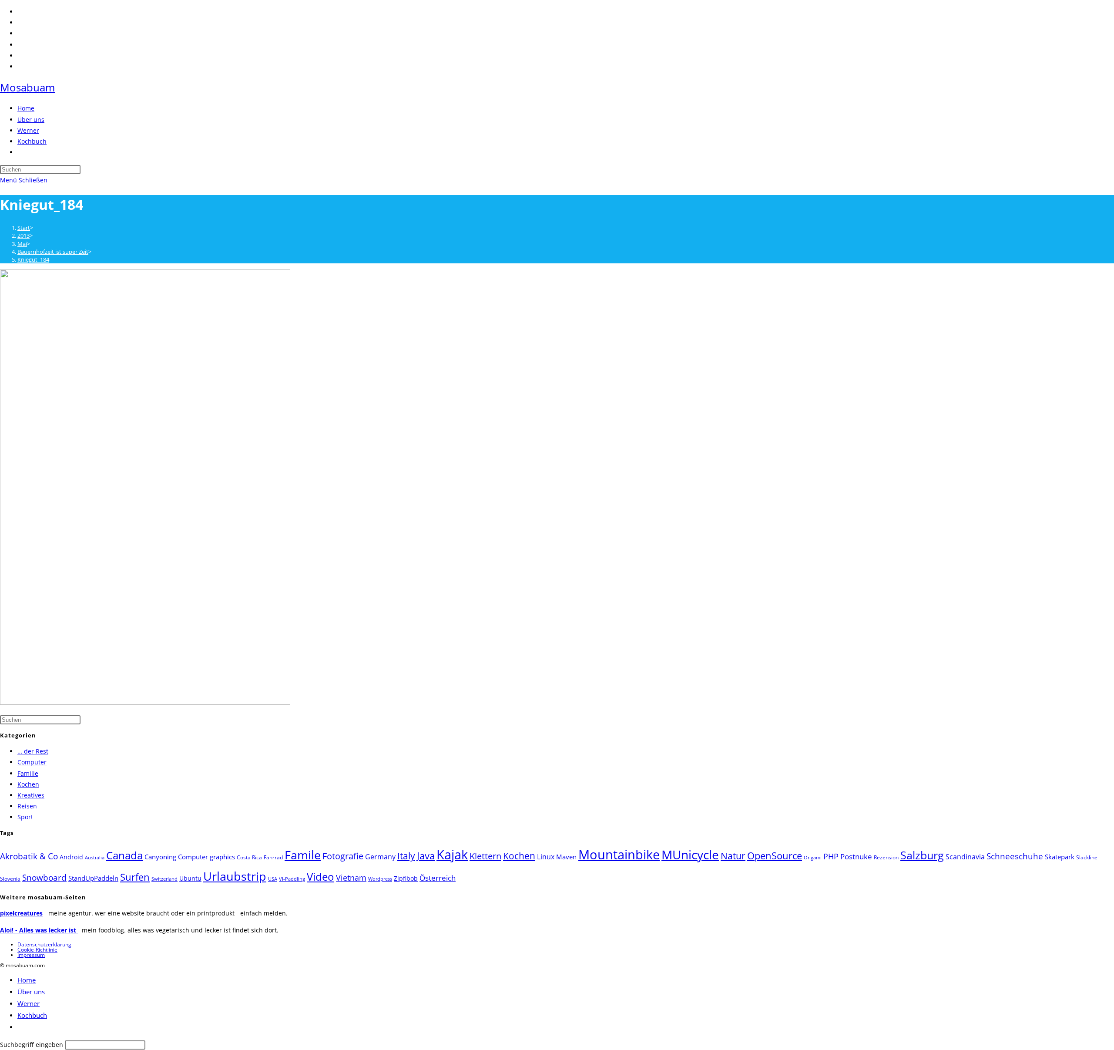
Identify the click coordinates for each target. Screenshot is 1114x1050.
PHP (831, 856)
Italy (406, 856)
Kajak (452, 854)
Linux (545, 856)
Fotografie (342, 856)
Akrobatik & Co (29, 856)
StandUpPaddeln (93, 878)
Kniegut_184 (33, 259)
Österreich (437, 878)
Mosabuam (27, 87)
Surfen (135, 877)
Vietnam (351, 877)
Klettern (485, 856)
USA (272, 879)
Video (320, 877)
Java (426, 855)
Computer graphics (206, 856)
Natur (733, 855)
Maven (566, 856)
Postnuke (856, 856)
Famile (303, 855)
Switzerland (164, 879)
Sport (25, 817)
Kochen (28, 784)
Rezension (886, 857)
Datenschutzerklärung (44, 944)
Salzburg (922, 855)
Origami (813, 858)
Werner (28, 1003)
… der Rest (32, 751)
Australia (94, 858)
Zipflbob (406, 878)
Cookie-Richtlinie (37, 949)
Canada (124, 855)
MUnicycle (690, 854)
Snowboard (44, 877)
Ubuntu (190, 878)
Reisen (27, 806)
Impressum (31, 955)
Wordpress (380, 879)
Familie (27, 773)
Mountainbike (619, 854)
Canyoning (160, 856)
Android (71, 857)
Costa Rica (249, 857)
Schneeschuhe (1014, 856)
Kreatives (30, 795)
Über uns (31, 991)
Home (26, 980)
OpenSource (774, 855)
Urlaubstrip (234, 876)
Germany (380, 857)
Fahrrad (273, 857)
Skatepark (1059, 856)
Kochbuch (32, 1015)
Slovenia (10, 878)
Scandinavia (965, 857)
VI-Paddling (292, 879)
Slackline (1086, 857)
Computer (32, 762)
